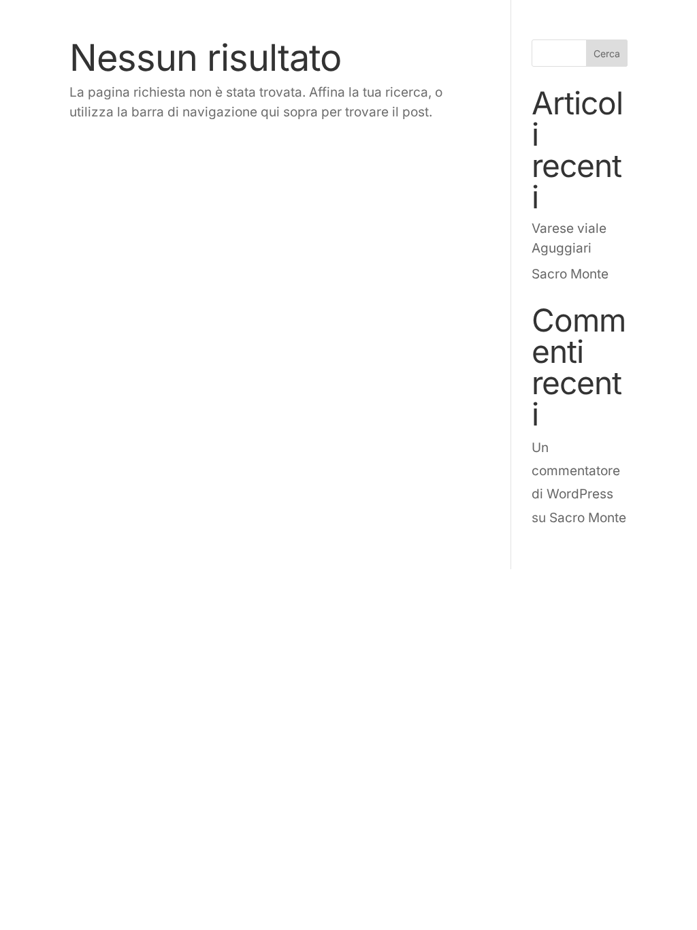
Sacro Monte (570, 274)
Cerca (607, 53)
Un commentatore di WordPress (576, 471)
